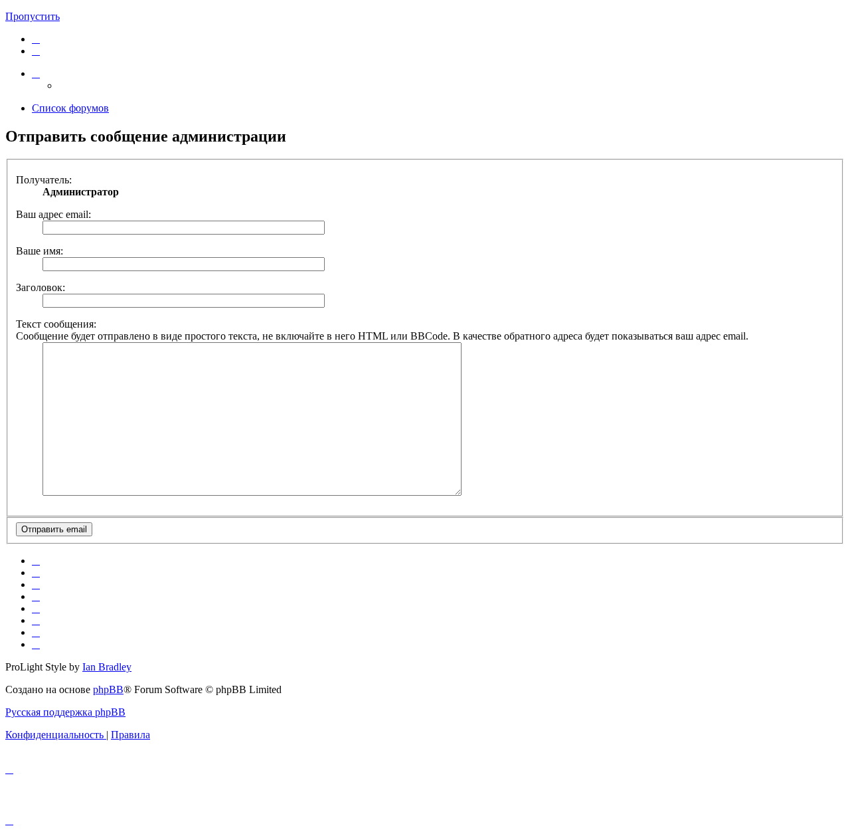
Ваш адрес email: (53, 214)
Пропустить (32, 16)
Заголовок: (40, 287)
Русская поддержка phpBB (65, 712)
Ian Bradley (106, 667)
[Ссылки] (36, 73)
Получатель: (44, 179)
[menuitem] (36, 39)
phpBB (108, 689)
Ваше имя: (39, 251)
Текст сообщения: (56, 324)
